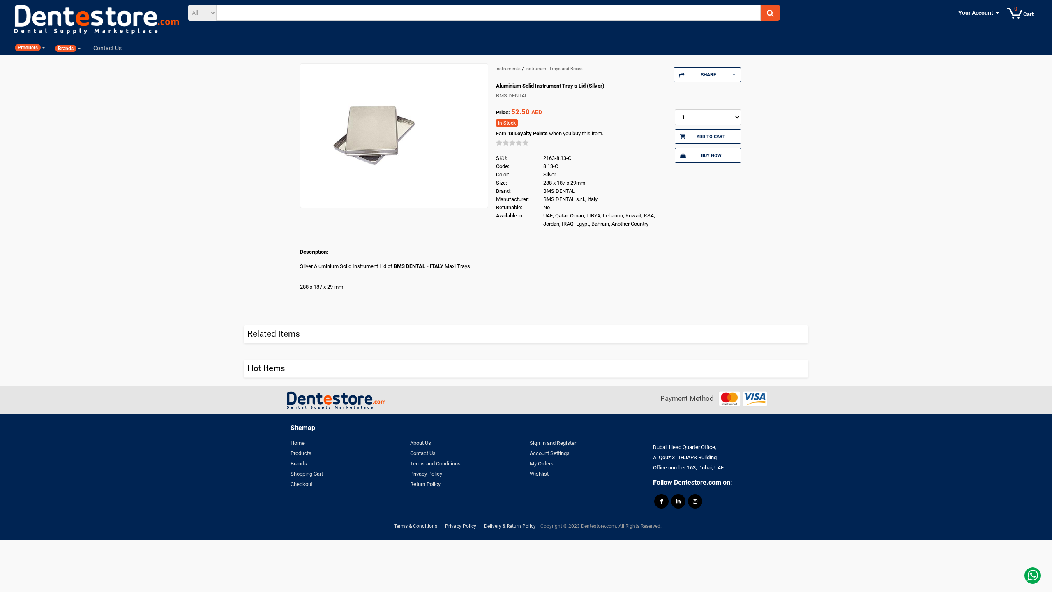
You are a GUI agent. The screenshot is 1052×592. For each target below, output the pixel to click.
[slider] (512, 142)
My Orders (542, 463)
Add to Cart (711, 136)
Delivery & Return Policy (510, 526)
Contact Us (423, 453)
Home (298, 443)
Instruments (509, 69)
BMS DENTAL (512, 95)
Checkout (302, 484)
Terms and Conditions (435, 463)
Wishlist (539, 474)
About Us (420, 443)
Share (708, 75)
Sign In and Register (553, 443)
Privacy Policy (426, 474)
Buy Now (711, 155)
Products (301, 453)
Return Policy (425, 484)
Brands (299, 463)
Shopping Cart (307, 474)
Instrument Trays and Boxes (554, 69)
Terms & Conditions (415, 526)
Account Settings (550, 453)
